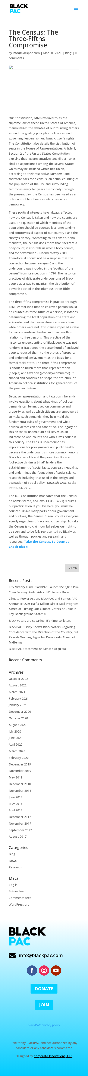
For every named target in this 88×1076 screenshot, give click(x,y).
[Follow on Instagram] (44, 970)
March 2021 (17, 692)
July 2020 (15, 731)
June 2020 (15, 738)
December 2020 (20, 712)
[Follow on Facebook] (32, 970)
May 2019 (15, 777)
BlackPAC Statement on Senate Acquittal (37, 649)
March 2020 (17, 751)
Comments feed (20, 898)
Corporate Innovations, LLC (53, 1056)
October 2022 (18, 679)
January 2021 (18, 705)
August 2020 (17, 725)
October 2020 (18, 718)
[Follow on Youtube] (56, 970)
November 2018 (20, 791)
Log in (13, 885)
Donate (44, 988)
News (13, 861)
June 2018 (15, 797)
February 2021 (19, 698)
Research (15, 867)
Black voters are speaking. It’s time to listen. (40, 621)
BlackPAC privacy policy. (44, 1025)
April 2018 (15, 810)
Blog (68, 53)
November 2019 (20, 771)
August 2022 (17, 685)
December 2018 (20, 784)
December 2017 (20, 817)
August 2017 (17, 836)
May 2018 (15, 804)
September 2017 (20, 830)
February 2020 (19, 758)
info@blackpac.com (26, 53)
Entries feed (17, 891)
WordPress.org (19, 904)
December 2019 (20, 764)
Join (44, 1005)
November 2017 (20, 823)
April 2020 (15, 744)
